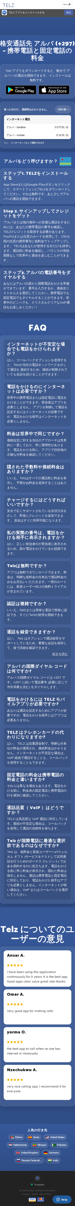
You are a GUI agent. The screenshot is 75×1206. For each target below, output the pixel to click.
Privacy (26, 1194)
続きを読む (60, 654)
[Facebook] (37, 1178)
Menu (67, 5)
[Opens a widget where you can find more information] (62, 1199)
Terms (35, 1194)
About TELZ (45, 1194)
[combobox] (63, 109)
